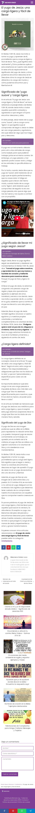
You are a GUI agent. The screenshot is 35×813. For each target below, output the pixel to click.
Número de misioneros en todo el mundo (9, 581)
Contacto (25, 800)
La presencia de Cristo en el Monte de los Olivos (26, 581)
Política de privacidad (10, 802)
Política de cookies (24, 802)
